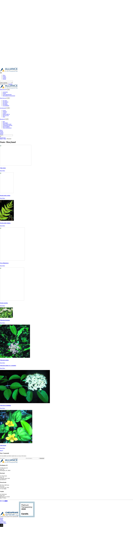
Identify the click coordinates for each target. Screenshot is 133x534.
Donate (4, 79)
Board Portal (3, 521)
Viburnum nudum (4, 360)
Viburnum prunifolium (5, 405)
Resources (2, 119)
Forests (4, 93)
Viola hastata (3, 445)
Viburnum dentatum (5, 320)
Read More (2, 170)
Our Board (5, 104)
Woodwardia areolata (5, 195)
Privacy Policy (3, 523)
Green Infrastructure (7, 94)
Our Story (5, 100)
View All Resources (7, 127)
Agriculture (5, 92)
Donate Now (3, 137)
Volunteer (5, 111)
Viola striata (3, 168)
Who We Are (3, 98)
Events (4, 76)
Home (1, 138)
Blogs (5, 138)
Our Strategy (5, 101)
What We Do (3, 89)
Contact (4, 77)
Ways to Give (6, 115)
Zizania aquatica (4, 303)
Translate (10, 84)
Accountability (6, 105)
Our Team (5, 103)
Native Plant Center (7, 124)
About (1, 519)
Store (4, 116)
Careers (4, 113)
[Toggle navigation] (1, 73)
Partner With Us (6, 114)
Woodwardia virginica (5, 223)
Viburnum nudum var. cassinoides (8, 365)
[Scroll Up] (1, 526)
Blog (4, 121)
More (1, 450)
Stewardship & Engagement (9, 95)
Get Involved (3, 108)
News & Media (6, 126)
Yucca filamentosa (4, 263)
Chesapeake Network (7, 125)
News (4, 75)
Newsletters (5, 122)
